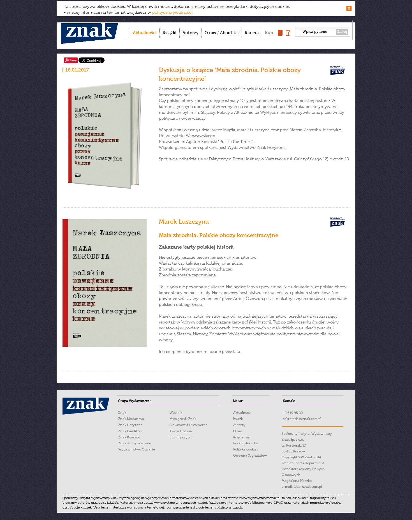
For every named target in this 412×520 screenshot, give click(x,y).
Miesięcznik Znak (183, 419)
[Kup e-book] (288, 34)
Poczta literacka (245, 443)
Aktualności (144, 32)
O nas (210, 32)
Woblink (176, 413)
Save (73, 60)
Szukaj (342, 32)
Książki (169, 32)
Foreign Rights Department (303, 463)
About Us (229, 32)
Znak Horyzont (130, 425)
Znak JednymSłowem (135, 443)
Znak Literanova (131, 419)
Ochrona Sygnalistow (250, 455)
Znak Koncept (129, 437)
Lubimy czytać (181, 437)
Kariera (252, 32)
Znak (122, 413)
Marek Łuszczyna (184, 221)
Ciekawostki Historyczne (189, 425)
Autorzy (190, 32)
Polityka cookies (245, 449)
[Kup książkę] (280, 34)
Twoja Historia (181, 431)
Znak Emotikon (130, 431)
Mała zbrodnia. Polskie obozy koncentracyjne (218, 235)
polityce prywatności (172, 12)
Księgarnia (241, 437)
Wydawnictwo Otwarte (136, 449)
